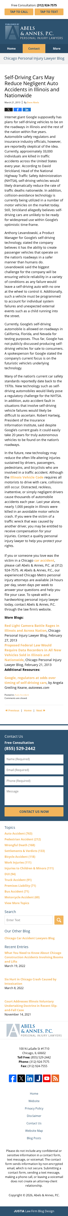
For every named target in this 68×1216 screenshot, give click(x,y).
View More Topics (17, 903)
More (56, 49)
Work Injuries (18, 862)
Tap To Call (19, 12)
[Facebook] (13, 1078)
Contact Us (34, 1123)
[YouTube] (47, 1078)
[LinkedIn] (30, 1078)
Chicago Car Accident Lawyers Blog (30, 938)
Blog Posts (34, 1138)
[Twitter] (21, 1078)
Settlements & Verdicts (25, 851)
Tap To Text (49, 12)
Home (11, 49)
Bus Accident (17, 891)
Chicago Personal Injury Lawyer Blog (34, 31)
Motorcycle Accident (22, 897)
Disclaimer (34, 1116)
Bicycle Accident (20, 857)
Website (34, 1101)
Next (40, 710)
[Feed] (55, 1078)
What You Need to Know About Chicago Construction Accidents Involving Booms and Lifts (34, 957)
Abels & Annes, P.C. (46, 1195)
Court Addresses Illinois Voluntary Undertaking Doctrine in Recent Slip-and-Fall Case (31, 1005)
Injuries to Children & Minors (29, 868)
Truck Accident (18, 880)
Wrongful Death (20, 845)
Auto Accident (22, 694)
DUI (10, 874)
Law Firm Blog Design (34, 1211)
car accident (44, 560)
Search (58, 920)
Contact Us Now (34, 811)
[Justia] (38, 1078)
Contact (34, 49)
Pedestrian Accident (23, 839)
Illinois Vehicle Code (27, 477)
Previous (12, 710)
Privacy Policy (34, 1108)
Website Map (34, 1131)
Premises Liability (20, 886)
